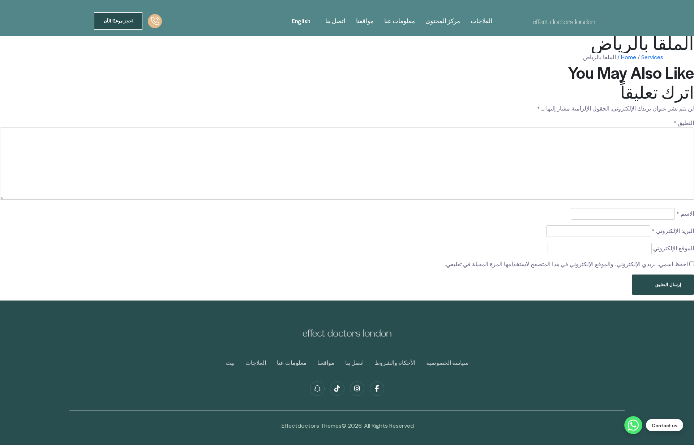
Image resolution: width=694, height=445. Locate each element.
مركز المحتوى (442, 21)
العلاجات (481, 21)
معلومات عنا (399, 21)
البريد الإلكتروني (673, 231)
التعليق (683, 123)
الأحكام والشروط (394, 363)
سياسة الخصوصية (447, 363)
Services (652, 57)
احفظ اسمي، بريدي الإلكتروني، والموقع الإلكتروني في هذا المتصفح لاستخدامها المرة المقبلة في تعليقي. (566, 264)
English (301, 21)
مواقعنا (365, 21)
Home (628, 57)
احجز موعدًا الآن (118, 21)
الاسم (685, 213)
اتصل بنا (335, 21)
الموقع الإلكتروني (673, 248)
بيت (230, 363)
